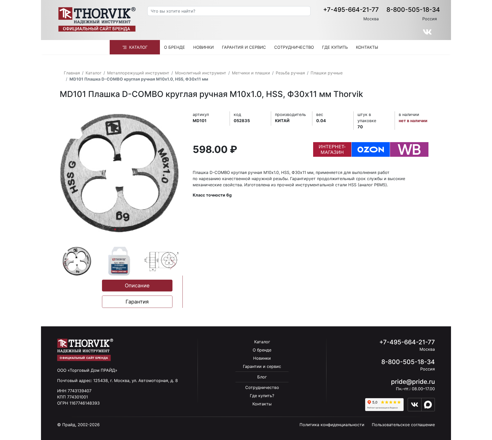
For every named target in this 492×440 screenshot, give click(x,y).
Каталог (138, 47)
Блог (262, 376)
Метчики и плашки (251, 72)
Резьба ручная (290, 72)
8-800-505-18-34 (413, 9)
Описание (137, 285)
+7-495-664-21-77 (351, 9)
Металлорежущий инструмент (138, 72)
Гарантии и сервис (262, 366)
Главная (72, 72)
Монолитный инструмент (200, 72)
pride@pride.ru (413, 381)
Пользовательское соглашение (403, 424)
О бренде (174, 47)
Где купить (335, 47)
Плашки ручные (327, 72)
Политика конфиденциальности (332, 424)
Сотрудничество (294, 47)
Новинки (203, 47)
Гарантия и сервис (244, 47)
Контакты (367, 47)
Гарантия (137, 302)
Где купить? (262, 395)
